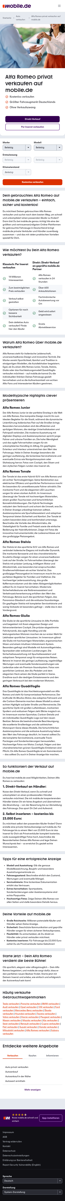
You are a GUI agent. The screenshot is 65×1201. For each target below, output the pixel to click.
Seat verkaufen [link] (11, 1023)
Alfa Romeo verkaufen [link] (37, 1030)
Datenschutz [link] (9, 1150)
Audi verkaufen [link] (11, 1007)
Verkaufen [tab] (12, 1055)
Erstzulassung (10, 154)
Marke (6, 142)
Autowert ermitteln (15, 1081)
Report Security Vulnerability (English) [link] (21, 1164)
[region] (32, 296)
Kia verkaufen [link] (50, 1020)
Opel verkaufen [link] (28, 1007)
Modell (38, 142)
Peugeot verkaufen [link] (50, 1017)
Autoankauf (11, 1071)
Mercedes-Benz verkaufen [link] (29, 1010)
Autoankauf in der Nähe (18, 1076)
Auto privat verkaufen (16, 1067)
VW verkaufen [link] (45, 1007)
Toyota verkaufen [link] (46, 1013)
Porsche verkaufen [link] (30, 1003)
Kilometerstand (11, 167)
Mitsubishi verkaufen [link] (13, 1030)
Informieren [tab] (52, 1055)
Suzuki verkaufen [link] (28, 1027)
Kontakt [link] (6, 1146)
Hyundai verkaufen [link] (25, 1013)
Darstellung (9, 1187)
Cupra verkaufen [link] (51, 1023)
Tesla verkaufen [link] (11, 1003)
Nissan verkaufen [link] (12, 1020)
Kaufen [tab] (32, 1055)
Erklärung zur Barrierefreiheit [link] (17, 1160)
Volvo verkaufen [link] (11, 1017)
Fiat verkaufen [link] (10, 1027)
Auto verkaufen (20, 18)
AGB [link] (5, 1137)
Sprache (7, 1176)
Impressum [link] (8, 1132)
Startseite (7, 18)
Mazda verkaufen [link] (31, 1020)
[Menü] (59, 6)
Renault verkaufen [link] (30, 1023)
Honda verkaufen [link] (48, 1027)
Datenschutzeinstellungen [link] (16, 1155)
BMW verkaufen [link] (50, 1003)
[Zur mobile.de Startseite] (17, 6)
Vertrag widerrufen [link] (12, 1141)
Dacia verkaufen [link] (30, 1017)
